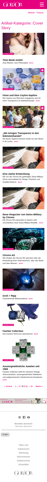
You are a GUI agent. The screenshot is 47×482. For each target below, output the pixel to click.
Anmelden (23, 464)
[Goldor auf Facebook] (24, 417)
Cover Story (8, 54)
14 (31, 386)
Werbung (23, 453)
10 (26, 386)
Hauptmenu (42, 4)
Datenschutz (23, 460)
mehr (31, 63)
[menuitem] (31, 12)
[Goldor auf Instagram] (19, 417)
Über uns (23, 445)
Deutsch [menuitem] (31, 13)
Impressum (23, 449)
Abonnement (23, 456)
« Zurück (8, 386)
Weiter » (39, 386)
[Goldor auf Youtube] (28, 417)
